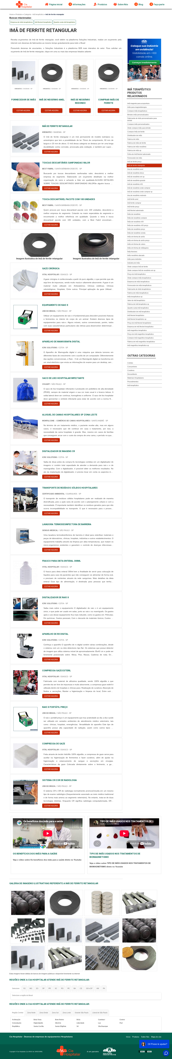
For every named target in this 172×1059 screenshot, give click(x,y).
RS (62, 988)
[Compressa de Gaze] (26, 755)
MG (31, 988)
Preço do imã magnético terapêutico (140, 334)
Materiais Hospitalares (135, 378)
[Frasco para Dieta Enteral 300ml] (26, 573)
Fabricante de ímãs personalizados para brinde (142, 119)
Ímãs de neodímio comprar (137, 218)
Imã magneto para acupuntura (138, 103)
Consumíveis (132, 367)
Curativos (130, 370)
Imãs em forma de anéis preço (138, 240)
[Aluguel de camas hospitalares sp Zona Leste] (26, 426)
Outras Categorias (141, 355)
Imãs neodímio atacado (135, 255)
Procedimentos (132, 382)
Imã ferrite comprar (134, 203)
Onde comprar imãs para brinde (139, 128)
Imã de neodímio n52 (135, 184)
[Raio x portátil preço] (26, 719)
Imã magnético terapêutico (137, 330)
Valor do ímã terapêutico (136, 300)
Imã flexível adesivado (135, 210)
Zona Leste (67, 1013)
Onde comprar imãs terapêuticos (139, 278)
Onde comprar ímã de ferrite (137, 267)
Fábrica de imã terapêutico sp (138, 304)
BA (75, 988)
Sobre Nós (123, 4)
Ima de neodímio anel (135, 169)
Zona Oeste (44, 1013)
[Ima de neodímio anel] (28, 930)
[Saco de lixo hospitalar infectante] (26, 390)
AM (97, 988)
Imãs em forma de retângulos (138, 248)
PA (104, 988)
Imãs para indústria (134, 259)
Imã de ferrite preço (134, 162)
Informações (79, 4)
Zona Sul (55, 1013)
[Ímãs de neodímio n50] (65, 903)
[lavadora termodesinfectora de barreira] (26, 536)
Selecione (15, 988)
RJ (25, 988)
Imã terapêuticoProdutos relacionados (139, 93)
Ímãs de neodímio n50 (135, 222)
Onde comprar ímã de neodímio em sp (141, 270)
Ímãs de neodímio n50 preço (137, 225)
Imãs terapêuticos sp (134, 297)
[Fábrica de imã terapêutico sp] (65, 958)
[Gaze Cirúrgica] (26, 280)
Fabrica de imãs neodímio (136, 147)
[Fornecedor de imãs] (28, 903)
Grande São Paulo (81, 1013)
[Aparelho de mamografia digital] (26, 353)
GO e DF (89, 988)
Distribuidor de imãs (134, 135)
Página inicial (55, 4)
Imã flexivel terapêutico (43, 22)
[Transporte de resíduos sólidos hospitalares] (26, 499)
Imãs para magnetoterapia (137, 107)
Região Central (17, 1013)
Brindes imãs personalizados (138, 115)
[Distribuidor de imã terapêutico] (102, 958)
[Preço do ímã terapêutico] (139, 930)
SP (43, 988)
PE (68, 988)
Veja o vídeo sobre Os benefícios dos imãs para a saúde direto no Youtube (47, 860)
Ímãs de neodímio (133, 214)
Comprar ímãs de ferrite (136, 132)
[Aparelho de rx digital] (26, 646)
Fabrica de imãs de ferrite (136, 143)
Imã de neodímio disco (135, 173)
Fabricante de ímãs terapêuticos (139, 289)
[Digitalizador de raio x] (26, 609)
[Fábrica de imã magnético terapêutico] (139, 958)
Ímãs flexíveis (132, 252)
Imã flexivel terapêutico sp (136, 319)
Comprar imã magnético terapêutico (140, 338)
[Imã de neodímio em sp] (65, 930)
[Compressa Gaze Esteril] (26, 682)
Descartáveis (132, 374)
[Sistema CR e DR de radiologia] (26, 792)
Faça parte (159, 4)
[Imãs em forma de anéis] (28, 958)
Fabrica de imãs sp (134, 150)
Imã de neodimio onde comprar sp (139, 192)
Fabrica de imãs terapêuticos (137, 293)
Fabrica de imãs (133, 139)
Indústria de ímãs (133, 263)
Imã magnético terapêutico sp (138, 345)
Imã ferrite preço (133, 207)
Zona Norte (31, 1013)
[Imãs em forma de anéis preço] (102, 930)
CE (81, 988)
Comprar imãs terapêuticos (137, 111)
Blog (141, 4)
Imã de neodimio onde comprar (138, 188)
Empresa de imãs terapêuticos (21, 22)
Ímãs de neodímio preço (136, 229)
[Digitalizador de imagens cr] (26, 463)
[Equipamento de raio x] (26, 317)
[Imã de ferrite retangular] (39, 245)
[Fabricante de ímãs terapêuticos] (139, 903)
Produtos (102, 4)
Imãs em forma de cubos (136, 244)
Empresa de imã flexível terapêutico (140, 327)
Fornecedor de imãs (134, 158)
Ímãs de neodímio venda (136, 233)
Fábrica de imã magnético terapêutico (141, 342)
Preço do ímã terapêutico (136, 274)
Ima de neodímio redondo (136, 195)
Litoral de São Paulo (99, 1013)
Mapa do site (156, 1037)
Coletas (130, 363)
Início (128, 1037)
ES (37, 988)
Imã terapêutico (133, 385)
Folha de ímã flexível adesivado (138, 154)
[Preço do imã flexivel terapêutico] (102, 903)
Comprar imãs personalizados (138, 124)
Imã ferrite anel (132, 199)
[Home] (24, 4)
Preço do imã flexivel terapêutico (139, 323)
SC (56, 988)
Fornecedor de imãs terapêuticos (139, 285)
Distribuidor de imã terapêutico (138, 312)
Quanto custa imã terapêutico (64, 22)
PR (50, 988)
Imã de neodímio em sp (135, 177)
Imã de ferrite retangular (136, 165)
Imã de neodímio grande (136, 180)
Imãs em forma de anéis (136, 237)
